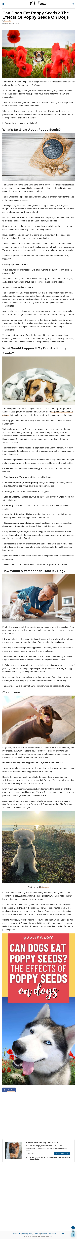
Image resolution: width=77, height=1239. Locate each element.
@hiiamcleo (44, 887)
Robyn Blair (7, 21)
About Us (17, 1233)
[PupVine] (38, 4)
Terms (37, 1233)
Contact (61, 1233)
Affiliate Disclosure (48, 1233)
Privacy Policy (27, 1233)
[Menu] (3, 4)
